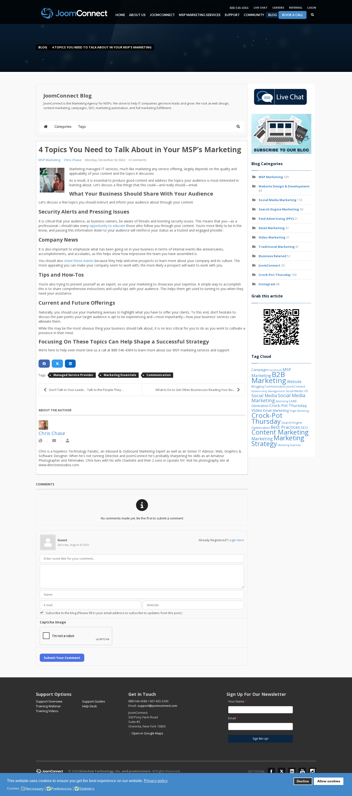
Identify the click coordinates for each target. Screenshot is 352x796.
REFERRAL (295, 7)
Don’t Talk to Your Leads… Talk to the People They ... (86, 390)
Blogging (257, 386)
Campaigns (260, 369)
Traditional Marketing (277, 246)
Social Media (264, 395)
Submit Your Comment (62, 658)
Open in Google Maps (147, 733)
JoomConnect (269, 265)
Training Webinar (48, 706)
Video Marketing (272, 237)
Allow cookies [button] (328, 781)
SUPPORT (232, 15)
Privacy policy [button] (156, 781)
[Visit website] (40, 441)
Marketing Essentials (120, 375)
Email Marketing (272, 228)
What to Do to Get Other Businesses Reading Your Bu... (195, 390)
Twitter (281, 771)
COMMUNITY (252, 15)
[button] (238, 126)
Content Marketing (280, 432)
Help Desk (89, 706)
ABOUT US (136, 15)
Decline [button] (303, 781)
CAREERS (278, 7)
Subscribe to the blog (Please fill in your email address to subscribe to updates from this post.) (114, 613)
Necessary (34, 789)
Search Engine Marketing (279, 209)
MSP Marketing (49, 160)
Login (311, 7)
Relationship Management (268, 391)
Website (294, 381)
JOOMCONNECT (161, 15)
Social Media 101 (297, 391)
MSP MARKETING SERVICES (198, 15)
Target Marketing (299, 411)
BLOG (272, 15)
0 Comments (138, 160)
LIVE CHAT (260, 7)
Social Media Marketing (277, 200)
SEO (304, 427)
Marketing (262, 439)
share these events (78, 260)
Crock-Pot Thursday (275, 275)
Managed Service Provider (73, 375)
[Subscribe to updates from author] (54, 441)
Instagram (267, 284)
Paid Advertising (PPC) (276, 218)
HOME (120, 15)
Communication (159, 375)
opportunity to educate (107, 225)
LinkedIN (291, 771)
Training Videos (47, 711)
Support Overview (49, 701)
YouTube (302, 771)
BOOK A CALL (292, 15)
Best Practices (285, 427)
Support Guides (93, 701)
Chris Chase (72, 160)
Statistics (86, 789)
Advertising (282, 401)
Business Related (272, 256)
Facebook (271, 771)
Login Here (236, 540)
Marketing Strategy (277, 440)
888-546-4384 (239, 8)
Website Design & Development (284, 186)
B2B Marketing (268, 377)
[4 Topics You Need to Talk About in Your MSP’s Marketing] (52, 180)
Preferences (61, 789)
